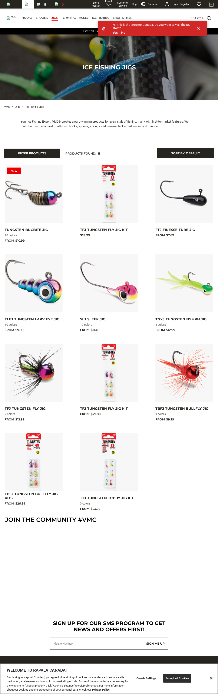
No (123, 32)
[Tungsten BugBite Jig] (34, 194)
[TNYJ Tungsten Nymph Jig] (184, 283)
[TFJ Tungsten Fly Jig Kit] (109, 194)
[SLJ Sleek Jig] (109, 283)
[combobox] (185, 153)
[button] (209, 18)
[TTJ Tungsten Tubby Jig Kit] (109, 462)
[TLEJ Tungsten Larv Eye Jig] (34, 283)
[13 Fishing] (43, 4)
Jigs (17, 106)
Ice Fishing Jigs (109, 67)
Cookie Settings (146, 678)
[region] (109, 679)
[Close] (211, 678)
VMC (7, 106)
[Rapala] (13, 4)
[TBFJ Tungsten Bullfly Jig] (184, 373)
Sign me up (155, 643)
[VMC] (28, 4)
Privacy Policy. (101, 689)
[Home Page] (12, 18)
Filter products (32, 153)
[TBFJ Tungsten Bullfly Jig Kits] (34, 462)
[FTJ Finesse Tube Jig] (184, 194)
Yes (115, 32)
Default (185, 153)
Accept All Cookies (177, 678)
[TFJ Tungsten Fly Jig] (34, 373)
